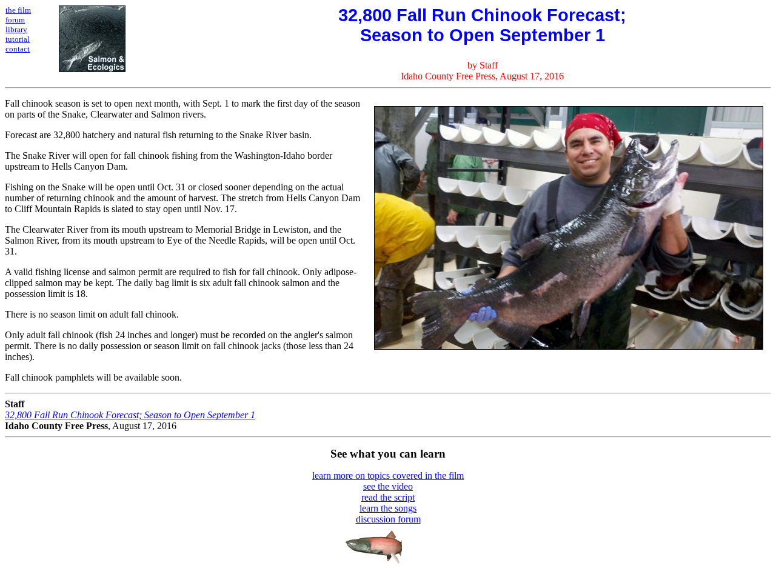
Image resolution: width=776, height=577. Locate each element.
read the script (388, 497)
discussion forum (388, 519)
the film (18, 10)
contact (17, 48)
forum (15, 19)
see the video (388, 486)
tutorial (17, 39)
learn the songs (388, 508)
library (16, 29)
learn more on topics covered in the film (388, 475)
